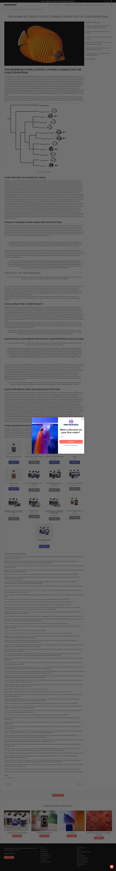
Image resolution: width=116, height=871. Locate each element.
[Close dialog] (82, 419)
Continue (71, 442)
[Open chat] (111, 866)
